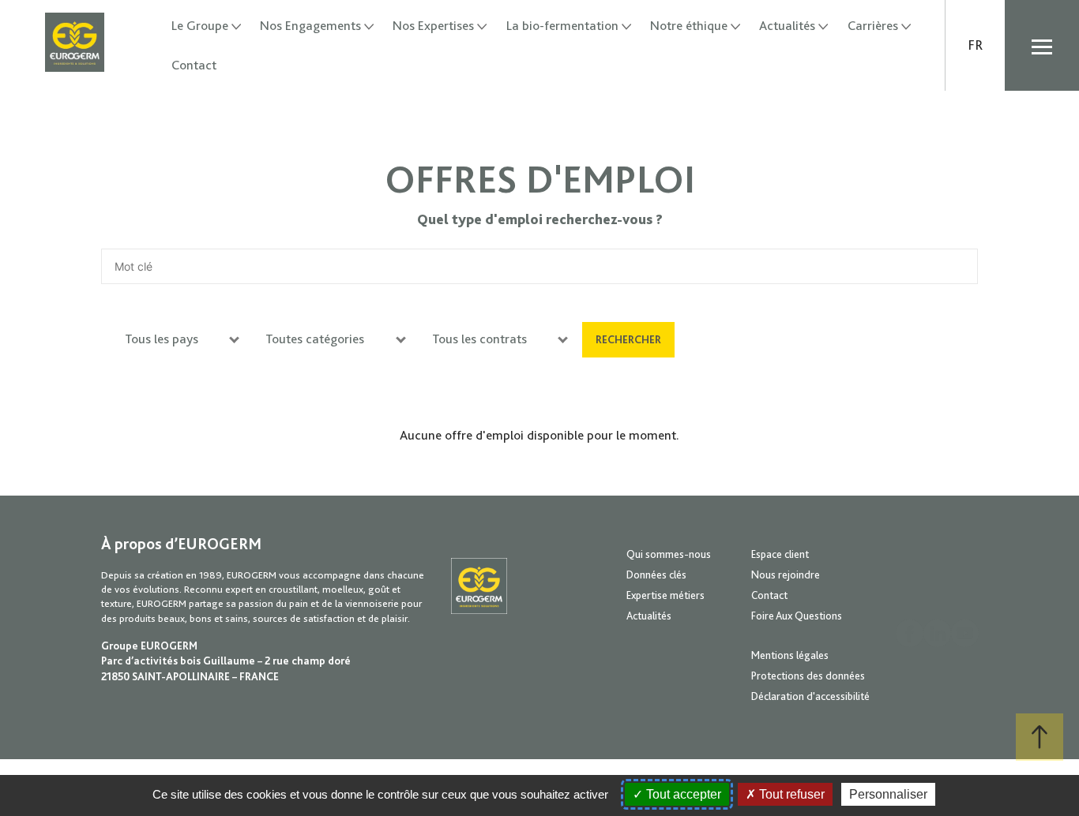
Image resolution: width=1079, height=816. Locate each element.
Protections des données (808, 675)
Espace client (780, 554)
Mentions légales (790, 655)
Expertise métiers (665, 595)
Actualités (787, 25)
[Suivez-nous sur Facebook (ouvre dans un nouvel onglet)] (909, 633)
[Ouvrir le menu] (1042, 45)
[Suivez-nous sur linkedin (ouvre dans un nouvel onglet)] (937, 633)
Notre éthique (688, 25)
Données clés (656, 574)
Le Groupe (199, 25)
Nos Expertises (433, 25)
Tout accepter (682, 794)
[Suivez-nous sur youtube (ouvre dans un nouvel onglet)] (965, 633)
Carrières (873, 25)
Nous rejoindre (785, 574)
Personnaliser (888, 794)
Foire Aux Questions (796, 615)
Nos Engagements (310, 25)
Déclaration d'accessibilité (810, 696)
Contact (193, 65)
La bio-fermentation (562, 25)
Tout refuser (790, 794)
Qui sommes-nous (668, 554)
